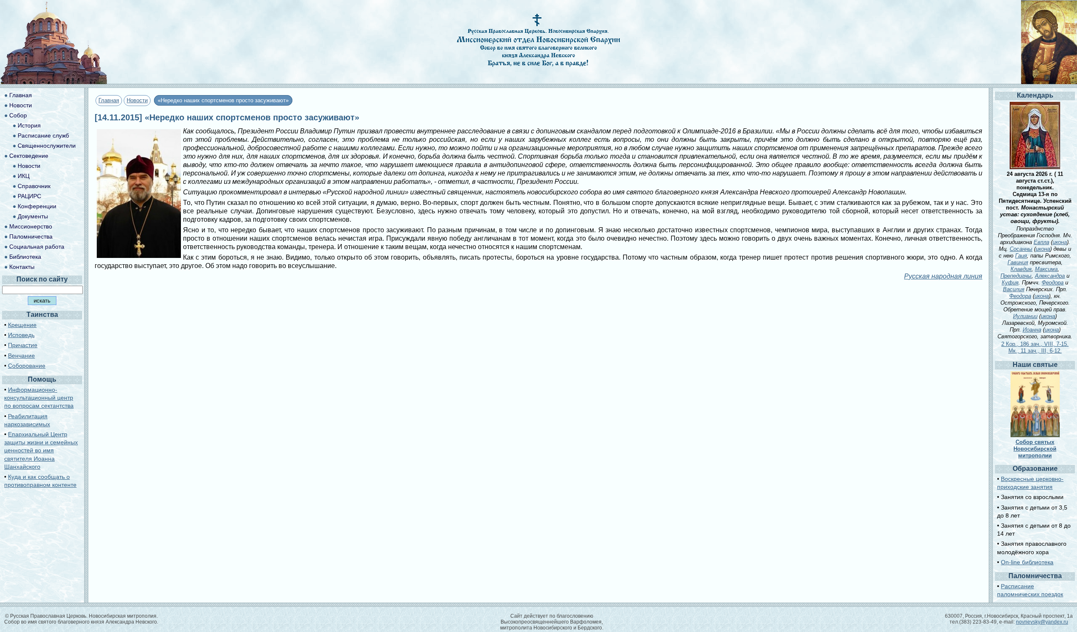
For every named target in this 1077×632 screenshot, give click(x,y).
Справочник (34, 186)
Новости (137, 100)
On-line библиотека (1027, 562)
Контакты (21, 266)
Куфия (1010, 282)
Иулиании (1025, 316)
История (29, 125)
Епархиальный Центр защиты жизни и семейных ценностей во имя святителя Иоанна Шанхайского (41, 450)
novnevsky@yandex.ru (1042, 622)
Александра (1050, 276)
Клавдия (1021, 269)
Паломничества (31, 236)
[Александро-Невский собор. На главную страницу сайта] (54, 81)
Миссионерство (30, 226)
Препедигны (1016, 276)
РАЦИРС (29, 196)
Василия (1013, 289)
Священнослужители (47, 145)
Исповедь (21, 335)
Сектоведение (28, 155)
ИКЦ (23, 176)
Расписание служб (43, 135)
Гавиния (1018, 262)
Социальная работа (36, 246)
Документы (33, 216)
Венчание (21, 355)
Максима (1046, 269)
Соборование (26, 365)
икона (1060, 242)
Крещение (22, 324)
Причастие (22, 345)
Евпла (1041, 242)
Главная (108, 100)
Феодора (1053, 282)
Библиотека (25, 256)
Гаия (1021, 255)
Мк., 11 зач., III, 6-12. (1035, 351)
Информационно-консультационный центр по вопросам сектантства (39, 397)
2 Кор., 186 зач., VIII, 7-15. (1035, 344)
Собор (18, 115)
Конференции (37, 206)
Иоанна (1032, 330)
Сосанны (1021, 249)
